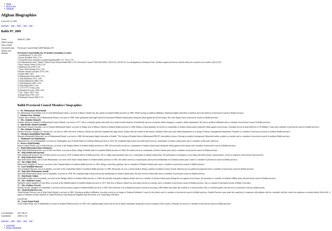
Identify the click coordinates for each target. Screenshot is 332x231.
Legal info (10, 225)
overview (5, 26)
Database (10, 8)
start (13, 26)
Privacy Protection (13, 228)
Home (8, 4)
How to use (11, 6)
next (25, 26)
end (30, 26)
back (19, 26)
